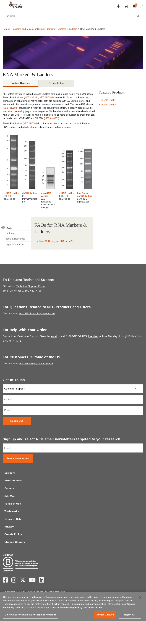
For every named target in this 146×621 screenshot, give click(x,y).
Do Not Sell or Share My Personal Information (30, 614)
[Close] (140, 597)
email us (8, 290)
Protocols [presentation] (10, 233)
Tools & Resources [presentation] (15, 238)
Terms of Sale (13, 519)
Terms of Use (12, 503)
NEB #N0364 (31, 97)
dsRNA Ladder (11, 193)
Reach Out (16, 421)
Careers (9, 488)
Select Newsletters (18, 458)
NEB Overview (13, 480)
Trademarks (11, 511)
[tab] (16, 227)
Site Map (9, 496)
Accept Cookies (105, 614)
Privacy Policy (74, 607)
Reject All (129, 614)
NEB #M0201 (51, 118)
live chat (93, 336)
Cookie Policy (13, 534)
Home (6, 29)
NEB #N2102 (10, 107)
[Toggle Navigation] (4, 7)
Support (9, 472)
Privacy (9, 526)
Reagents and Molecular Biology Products (33, 29)
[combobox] (68, 16)
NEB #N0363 (30, 123)
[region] (73, 606)
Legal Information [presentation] (15, 244)
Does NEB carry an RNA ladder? (55, 241)
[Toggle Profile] (141, 6)
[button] (137, 16)
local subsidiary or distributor (36, 363)
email (54, 336)
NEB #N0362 (46, 97)
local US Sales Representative (37, 313)
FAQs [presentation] (9, 228)
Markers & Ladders (67, 29)
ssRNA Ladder (66, 193)
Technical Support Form (30, 286)
